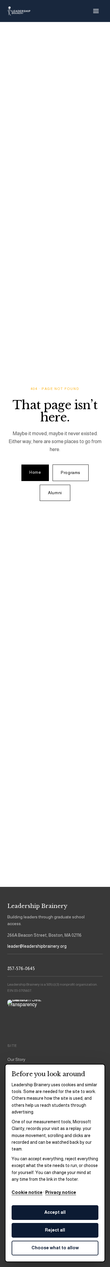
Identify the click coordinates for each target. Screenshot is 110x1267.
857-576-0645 (21, 968)
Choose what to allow (55, 1247)
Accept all (55, 1212)
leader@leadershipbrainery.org (37, 946)
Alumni (55, 492)
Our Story (16, 1059)
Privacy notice (60, 1192)
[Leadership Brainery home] (18, 11)
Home (35, 472)
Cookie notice (27, 1192)
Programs (70, 472)
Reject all (55, 1230)
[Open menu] (96, 11)
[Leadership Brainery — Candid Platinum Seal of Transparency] (24, 1017)
